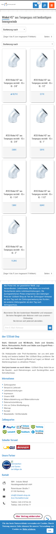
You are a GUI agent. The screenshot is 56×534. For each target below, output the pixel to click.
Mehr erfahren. (29, 529)
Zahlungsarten (10, 384)
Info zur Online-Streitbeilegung (16, 405)
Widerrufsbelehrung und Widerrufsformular (21, 399)
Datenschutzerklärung (13, 402)
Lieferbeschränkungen (13, 390)
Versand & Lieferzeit (12, 387)
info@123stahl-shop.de (20, 495)
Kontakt (7, 411)
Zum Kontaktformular (20, 498)
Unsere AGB (9, 396)
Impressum (8, 393)
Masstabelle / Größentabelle (15, 414)
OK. (50, 531)
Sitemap (7, 408)
